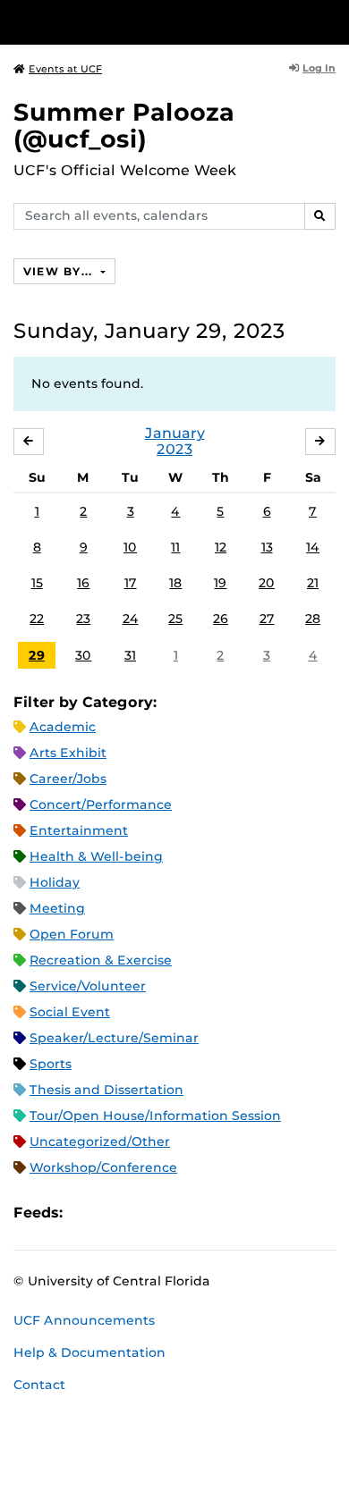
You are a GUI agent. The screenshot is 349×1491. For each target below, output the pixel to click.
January (175, 433)
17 (130, 583)
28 (312, 619)
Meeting (57, 908)
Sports (51, 1064)
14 (312, 547)
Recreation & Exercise (101, 960)
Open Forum (72, 934)
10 (130, 547)
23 (83, 619)
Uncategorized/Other (100, 1141)
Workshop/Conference (103, 1167)
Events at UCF (65, 69)
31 (130, 655)
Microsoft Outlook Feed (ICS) (116, 1213)
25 (175, 619)
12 (220, 547)
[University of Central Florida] (136, 22)
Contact (39, 1385)
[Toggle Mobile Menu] (331, 21)
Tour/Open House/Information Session (155, 1116)
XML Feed (177, 1213)
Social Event (70, 1012)
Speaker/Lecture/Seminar (114, 1038)
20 (267, 583)
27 (267, 619)
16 (83, 583)
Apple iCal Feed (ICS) (86, 1213)
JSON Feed (207, 1213)
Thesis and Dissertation (106, 1090)
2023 (174, 449)
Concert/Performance (101, 804)
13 (267, 547)
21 (313, 583)
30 (83, 655)
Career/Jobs (68, 779)
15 (37, 583)
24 (131, 619)
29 (37, 655)
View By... (60, 271)
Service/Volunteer (88, 986)
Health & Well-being (96, 856)
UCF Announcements (84, 1320)
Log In (319, 68)
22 (37, 619)
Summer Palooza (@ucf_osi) (123, 125)
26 (220, 619)
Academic (63, 727)
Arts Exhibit (68, 753)
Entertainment (79, 830)
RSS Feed (147, 1213)
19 (220, 583)
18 (175, 583)
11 (175, 547)
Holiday (55, 882)
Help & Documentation (89, 1352)
